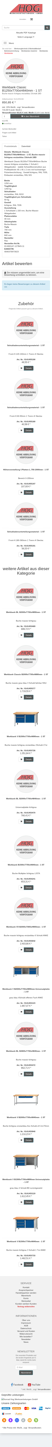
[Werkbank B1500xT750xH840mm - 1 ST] (26, 847)
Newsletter (26, 1339)
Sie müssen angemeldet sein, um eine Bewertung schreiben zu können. (24, 273)
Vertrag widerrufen (26, 1306)
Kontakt (26, 1287)
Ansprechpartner (26, 1290)
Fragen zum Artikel (9, 133)
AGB (26, 1326)
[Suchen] (47, 27)
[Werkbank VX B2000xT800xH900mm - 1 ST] (26, 909)
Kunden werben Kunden (26, 1304)
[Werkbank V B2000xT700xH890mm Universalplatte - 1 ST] (26, 971)
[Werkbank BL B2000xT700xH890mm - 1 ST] (26, 595)
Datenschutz (26, 1328)
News (26, 1342)
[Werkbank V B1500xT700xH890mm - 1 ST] (26, 719)
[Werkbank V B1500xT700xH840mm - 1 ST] (26, 1224)
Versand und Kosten (26, 1331)
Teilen (4, 136)
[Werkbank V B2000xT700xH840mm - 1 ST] (26, 1100)
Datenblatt (26, 146)
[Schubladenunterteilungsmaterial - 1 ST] (26, 328)
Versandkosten (44, 1389)
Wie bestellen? (26, 1336)
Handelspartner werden (26, 1293)
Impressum (26, 1323)
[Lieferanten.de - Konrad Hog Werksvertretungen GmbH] (19, 1399)
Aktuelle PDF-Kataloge (26, 33)
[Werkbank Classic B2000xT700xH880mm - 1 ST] (26, 657)
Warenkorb (26, 1295)
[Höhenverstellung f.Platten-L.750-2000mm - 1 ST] (26, 452)
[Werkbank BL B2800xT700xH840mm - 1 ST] (26, 1033)
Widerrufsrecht (26, 1334)
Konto (26, 1298)
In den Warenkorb (31, 116)
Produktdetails (10, 146)
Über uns (26, 1320)
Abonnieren (26, 1373)
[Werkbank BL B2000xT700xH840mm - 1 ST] (26, 781)
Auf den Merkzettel (9, 129)
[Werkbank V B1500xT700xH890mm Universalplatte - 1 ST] (26, 1162)
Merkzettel (26, 1301)
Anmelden (22, 19)
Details (29, 368)
